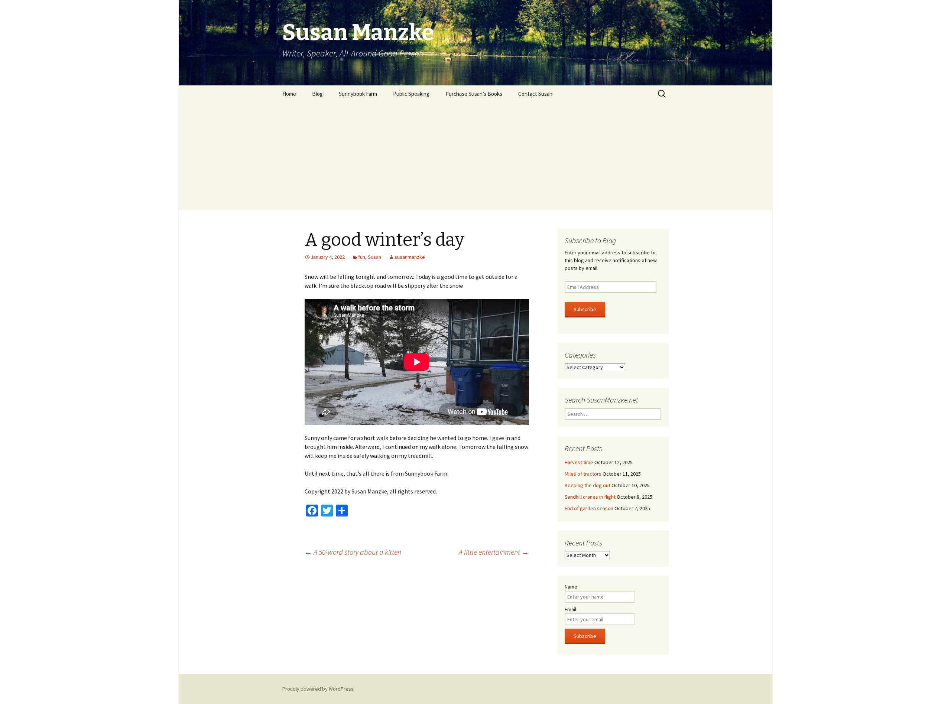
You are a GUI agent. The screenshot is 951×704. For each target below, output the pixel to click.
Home (289, 93)
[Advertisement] (475, 158)
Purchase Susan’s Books (473, 93)
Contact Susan (535, 93)
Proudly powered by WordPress (318, 688)
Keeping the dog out (587, 485)
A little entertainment (494, 552)
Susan (374, 257)
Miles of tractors (583, 473)
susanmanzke (410, 257)
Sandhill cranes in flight (590, 496)
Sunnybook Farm (358, 93)
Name (571, 586)
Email (570, 609)
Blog (317, 93)
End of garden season (589, 508)
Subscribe (585, 309)
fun (361, 257)
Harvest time (579, 462)
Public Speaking (411, 93)
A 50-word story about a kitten (353, 552)
